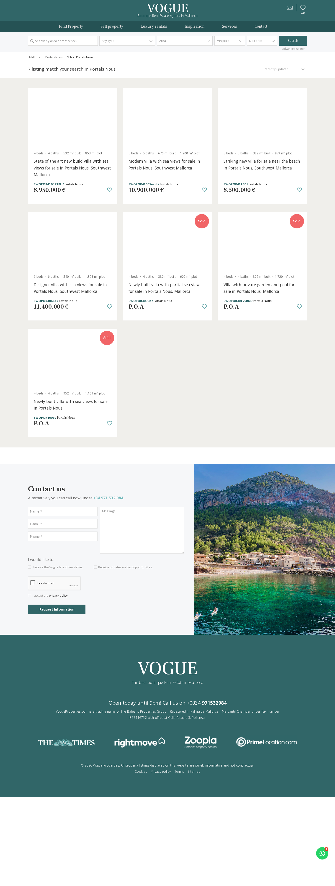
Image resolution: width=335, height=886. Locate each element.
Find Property (71, 26)
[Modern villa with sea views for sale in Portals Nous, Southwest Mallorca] (167, 118)
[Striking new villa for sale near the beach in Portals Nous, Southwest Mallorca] (262, 118)
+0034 (207, 702)
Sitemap (194, 771)
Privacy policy (161, 771)
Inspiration (194, 26)
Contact (261, 26)
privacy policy (58, 595)
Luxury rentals (154, 26)
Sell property (111, 26)
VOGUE (167, 8)
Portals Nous (53, 57)
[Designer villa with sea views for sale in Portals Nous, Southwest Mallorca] (72, 241)
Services (229, 26)
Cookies (141, 771)
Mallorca (35, 57)
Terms (179, 771)
